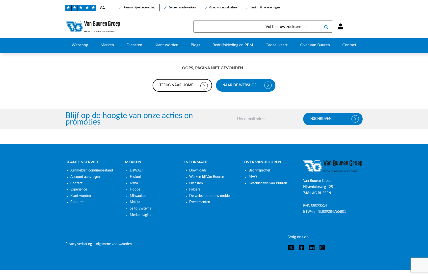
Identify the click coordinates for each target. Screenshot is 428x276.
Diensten (196, 183)
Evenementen (199, 202)
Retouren (77, 202)
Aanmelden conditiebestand (91, 170)
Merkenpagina (140, 215)
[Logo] (333, 166)
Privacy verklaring (78, 244)
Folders (194, 189)
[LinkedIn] (312, 247)
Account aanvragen (85, 177)
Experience (78, 189)
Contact (76, 183)
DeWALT (136, 170)
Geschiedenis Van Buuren (268, 183)
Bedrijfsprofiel (259, 170)
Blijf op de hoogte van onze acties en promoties (129, 119)
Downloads (198, 170)
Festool (135, 177)
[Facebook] (301, 247)
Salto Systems (140, 208)
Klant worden (80, 196)
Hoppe (135, 189)
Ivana (134, 183)
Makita (135, 202)
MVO (253, 177)
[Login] (340, 26)
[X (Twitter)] (291, 247)
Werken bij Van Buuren (206, 177)
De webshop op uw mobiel (209, 196)
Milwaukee (138, 196)
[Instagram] (322, 247)
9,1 (102, 7)
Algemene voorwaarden (114, 244)
